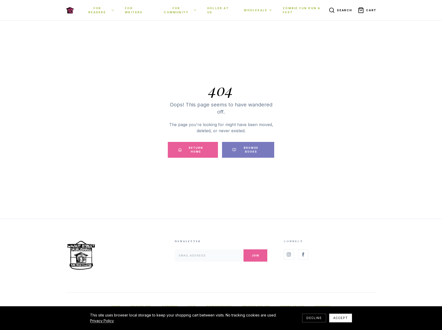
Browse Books (251, 149)
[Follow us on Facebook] (303, 254)
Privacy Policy (102, 321)
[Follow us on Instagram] (289, 254)
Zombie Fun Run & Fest (301, 10)
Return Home (196, 149)
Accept (340, 318)
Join (255, 255)
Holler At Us (218, 10)
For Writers (133, 10)
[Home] (69, 10)
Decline (314, 318)
